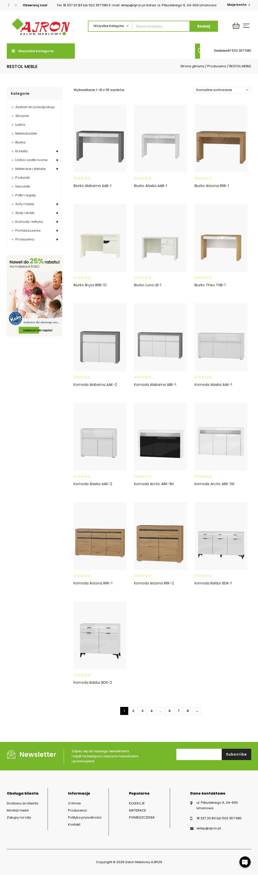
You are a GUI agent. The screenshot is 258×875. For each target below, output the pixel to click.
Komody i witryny (29, 221)
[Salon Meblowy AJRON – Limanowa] (41, 27)
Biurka (20, 142)
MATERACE (137, 810)
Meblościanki (26, 133)
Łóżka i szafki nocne (31, 160)
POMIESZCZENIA (142, 817)
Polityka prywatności (85, 817)
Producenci (216, 66)
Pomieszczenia (28, 230)
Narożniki (22, 186)
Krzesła (21, 151)
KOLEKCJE (137, 803)
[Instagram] (15, 5)
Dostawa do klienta (22, 803)
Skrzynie (22, 115)
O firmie (74, 803)
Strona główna (192, 66)
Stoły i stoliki (25, 212)
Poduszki (22, 177)
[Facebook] (10, 5)
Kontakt (74, 824)
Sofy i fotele (24, 204)
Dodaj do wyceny (98, 136)
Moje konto (237, 4)
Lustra (20, 124)
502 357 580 (241, 50)
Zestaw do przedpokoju (35, 107)
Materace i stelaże (30, 168)
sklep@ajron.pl (209, 828)
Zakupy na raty (19, 817)
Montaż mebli (18, 810)
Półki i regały (25, 195)
